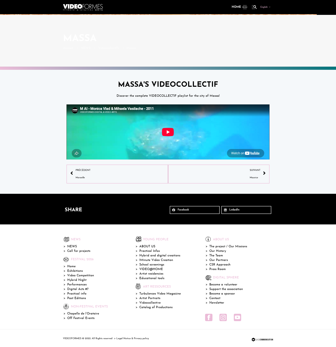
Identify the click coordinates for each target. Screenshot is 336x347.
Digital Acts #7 (78, 289)
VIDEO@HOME (151, 269)
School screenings (151, 264)
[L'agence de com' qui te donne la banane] (262, 340)
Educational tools (151, 278)
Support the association (226, 289)
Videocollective (150, 302)
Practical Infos (149, 251)
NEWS (85, 48)
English (264, 7)
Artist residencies (151, 273)
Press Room (217, 269)
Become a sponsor (222, 293)
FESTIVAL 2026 (82, 259)
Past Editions (76, 298)
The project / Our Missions (228, 246)
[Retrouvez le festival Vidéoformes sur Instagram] (223, 317)
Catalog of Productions (156, 307)
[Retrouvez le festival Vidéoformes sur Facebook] (208, 317)
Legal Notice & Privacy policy (132, 338)
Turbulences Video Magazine (160, 293)
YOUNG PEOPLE (156, 239)
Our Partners (218, 260)
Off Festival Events (80, 318)
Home (236, 7)
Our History (217, 251)
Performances (77, 284)
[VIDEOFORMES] (83, 7)
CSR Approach (219, 264)
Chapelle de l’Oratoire (83, 313)
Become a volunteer (223, 284)
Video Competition (80, 275)
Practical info (76, 293)
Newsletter (216, 302)
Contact (214, 298)
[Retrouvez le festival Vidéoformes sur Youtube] (237, 317)
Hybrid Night (76, 280)
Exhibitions (75, 271)
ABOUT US (147, 246)
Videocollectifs (108, 48)
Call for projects (78, 251)
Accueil (68, 48)
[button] (195, 210)
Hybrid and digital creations (159, 255)
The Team (216, 255)
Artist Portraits (149, 298)
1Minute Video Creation (156, 260)
